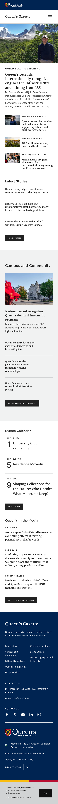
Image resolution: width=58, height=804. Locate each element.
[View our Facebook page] (6, 714)
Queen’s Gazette (17, 16)
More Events (14, 506)
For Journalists (12, 672)
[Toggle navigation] (50, 16)
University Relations (40, 645)
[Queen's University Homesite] (20, 735)
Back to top (13, 767)
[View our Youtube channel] (23, 714)
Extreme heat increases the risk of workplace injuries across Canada (23, 223)
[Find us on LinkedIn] (31, 714)
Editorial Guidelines (15, 660)
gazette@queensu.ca (18, 697)
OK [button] (45, 793)
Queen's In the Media (16, 666)
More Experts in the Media (21, 600)
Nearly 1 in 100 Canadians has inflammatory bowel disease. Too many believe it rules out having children (26, 207)
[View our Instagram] (39, 714)
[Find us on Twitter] (15, 714)
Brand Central (37, 651)
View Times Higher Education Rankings (24, 753)
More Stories (14, 238)
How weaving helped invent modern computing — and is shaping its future (26, 190)
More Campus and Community (22, 403)
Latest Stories (12, 645)
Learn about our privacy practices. (18, 797)
